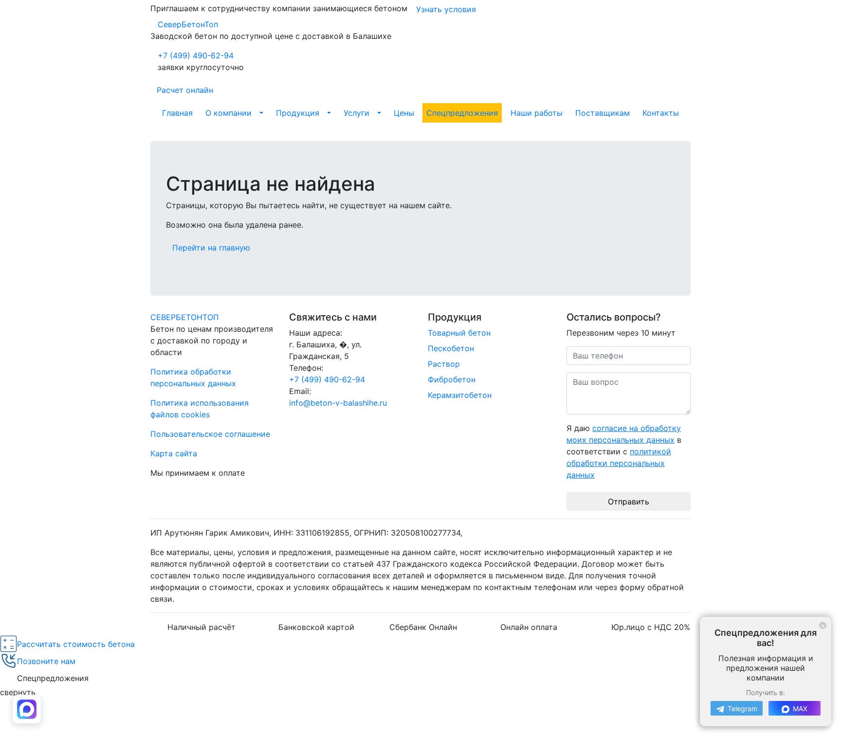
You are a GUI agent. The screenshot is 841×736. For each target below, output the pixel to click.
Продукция (297, 113)
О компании (228, 113)
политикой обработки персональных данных (619, 463)
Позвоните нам (46, 661)
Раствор (444, 364)
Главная (177, 113)
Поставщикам (602, 113)
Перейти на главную (211, 247)
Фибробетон (451, 379)
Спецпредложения (462, 113)
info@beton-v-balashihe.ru (338, 403)
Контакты (660, 113)
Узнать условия (446, 9)
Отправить (628, 501)
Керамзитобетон (460, 395)
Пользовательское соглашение (210, 434)
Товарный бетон (459, 333)
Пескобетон (451, 348)
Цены (404, 113)
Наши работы (537, 113)
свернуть (18, 692)
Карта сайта (173, 453)
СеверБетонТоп (188, 24)
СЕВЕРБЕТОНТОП (184, 317)
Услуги (356, 113)
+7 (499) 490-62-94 (196, 55)
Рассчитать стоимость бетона (76, 644)
